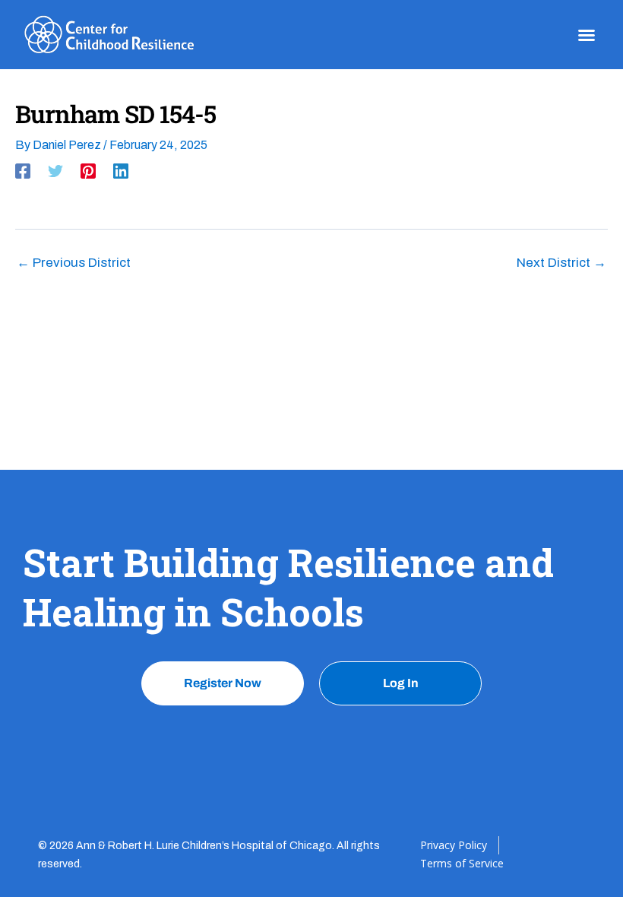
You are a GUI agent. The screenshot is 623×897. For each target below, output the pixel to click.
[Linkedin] (120, 171)
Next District (561, 262)
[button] (586, 35)
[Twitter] (55, 171)
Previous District (74, 262)
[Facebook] (22, 171)
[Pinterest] (88, 171)
